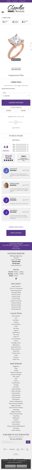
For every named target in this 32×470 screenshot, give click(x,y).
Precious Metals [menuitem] (16, 298)
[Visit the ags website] (16, 454)
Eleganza (16, 330)
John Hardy (16, 334)
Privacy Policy (22, 460)
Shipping (8, 110)
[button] (9, 1)
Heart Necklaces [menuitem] (16, 422)
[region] (16, 47)
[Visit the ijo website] (23, 449)
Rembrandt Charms (16, 347)
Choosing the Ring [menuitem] (16, 292)
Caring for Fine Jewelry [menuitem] (16, 301)
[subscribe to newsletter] (28, 442)
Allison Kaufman (16, 316)
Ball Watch (16, 320)
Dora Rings (16, 328)
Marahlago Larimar (16, 343)
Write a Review (15, 233)
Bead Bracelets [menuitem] (16, 383)
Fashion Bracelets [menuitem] (16, 389)
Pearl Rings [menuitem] (16, 428)
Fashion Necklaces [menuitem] (16, 391)
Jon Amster (13, 198)
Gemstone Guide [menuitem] (16, 296)
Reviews (16, 140)
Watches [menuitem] (16, 380)
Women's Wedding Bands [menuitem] (16, 401)
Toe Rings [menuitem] (16, 385)
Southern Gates (16, 353)
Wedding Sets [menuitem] (16, 418)
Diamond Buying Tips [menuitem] (16, 290)
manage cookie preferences (14, 462)
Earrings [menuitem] (16, 370)
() (27, 144)
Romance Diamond (16, 349)
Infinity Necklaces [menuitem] (16, 397)
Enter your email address (16, 439)
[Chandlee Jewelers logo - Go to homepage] (16, 8)
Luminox (16, 341)
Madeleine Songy (14, 183)
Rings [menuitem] (16, 368)
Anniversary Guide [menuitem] (16, 307)
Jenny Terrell (13, 168)
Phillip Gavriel (16, 345)
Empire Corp (16, 359)
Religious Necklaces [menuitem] (16, 405)
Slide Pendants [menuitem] (16, 399)
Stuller (16, 355)
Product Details (16, 136)
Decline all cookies (10, 466)
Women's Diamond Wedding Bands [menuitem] (16, 426)
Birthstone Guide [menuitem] (16, 294)
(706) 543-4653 (16, 69)
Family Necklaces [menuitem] (16, 393)
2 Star (14, 149)
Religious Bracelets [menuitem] (16, 411)
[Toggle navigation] (2, 11)
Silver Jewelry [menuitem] (16, 376)
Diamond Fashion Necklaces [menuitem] (16, 403)
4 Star (13, 146)
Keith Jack (16, 336)
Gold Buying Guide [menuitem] (16, 309)
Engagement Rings (7, 17)
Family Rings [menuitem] (16, 409)
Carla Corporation (16, 324)
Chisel (16, 326)
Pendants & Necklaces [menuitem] (16, 372)
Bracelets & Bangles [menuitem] (16, 374)
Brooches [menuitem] (16, 420)
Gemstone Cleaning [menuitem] (16, 305)
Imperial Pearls (16, 332)
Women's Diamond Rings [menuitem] (16, 414)
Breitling (16, 322)
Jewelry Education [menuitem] (16, 286)
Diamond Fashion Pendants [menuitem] (16, 407)
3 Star (14, 147)
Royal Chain (16, 351)
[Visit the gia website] (6, 449)
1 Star (14, 151)
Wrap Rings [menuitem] (16, 416)
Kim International (16, 338)
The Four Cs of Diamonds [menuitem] (16, 288)
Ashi (16, 318)
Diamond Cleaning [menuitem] (16, 303)
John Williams (13, 210)
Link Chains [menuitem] (16, 387)
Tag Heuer (16, 357)
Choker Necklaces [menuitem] (16, 430)
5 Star (14, 144)
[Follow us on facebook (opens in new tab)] (16, 279)
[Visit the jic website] (27, 449)
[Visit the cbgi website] (17, 449)
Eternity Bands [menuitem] (16, 424)
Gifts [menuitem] (16, 378)
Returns (23, 110)
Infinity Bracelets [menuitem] (16, 395)
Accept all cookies (21, 466)
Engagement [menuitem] (16, 366)
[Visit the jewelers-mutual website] (12, 449)
